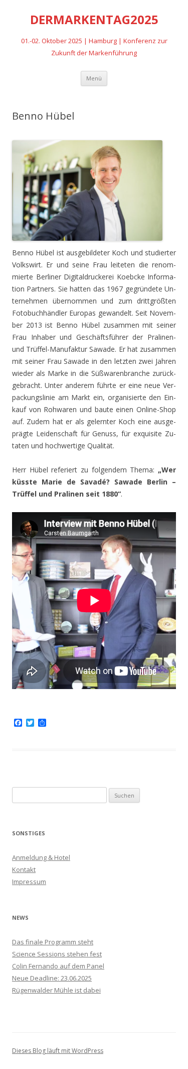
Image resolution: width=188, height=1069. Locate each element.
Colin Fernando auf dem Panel (58, 965)
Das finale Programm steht (52, 941)
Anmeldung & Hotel (41, 857)
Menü (94, 78)
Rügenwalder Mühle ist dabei (56, 990)
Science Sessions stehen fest (57, 953)
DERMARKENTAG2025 (94, 20)
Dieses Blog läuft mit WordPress (57, 1050)
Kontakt (24, 869)
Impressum (29, 881)
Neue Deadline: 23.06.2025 (52, 978)
